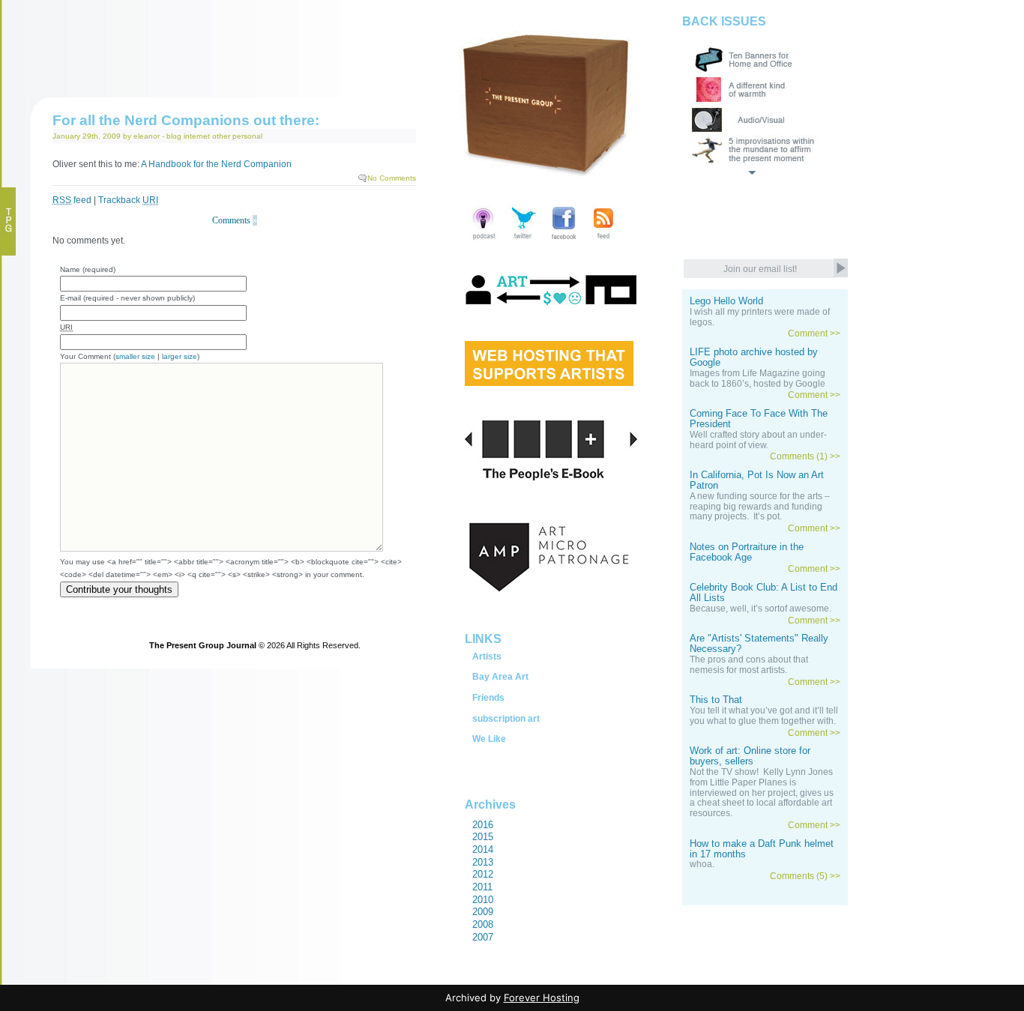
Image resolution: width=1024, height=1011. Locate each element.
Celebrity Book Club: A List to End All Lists (763, 592)
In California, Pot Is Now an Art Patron (757, 480)
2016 (482, 824)
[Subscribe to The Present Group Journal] (603, 241)
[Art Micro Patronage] (551, 574)
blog (173, 136)
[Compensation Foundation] (551, 305)
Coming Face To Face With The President (759, 418)
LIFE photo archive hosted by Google (754, 357)
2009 (482, 911)
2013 (482, 862)
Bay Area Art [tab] (500, 677)
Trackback (128, 200)
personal (247, 136)
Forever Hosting (541, 998)
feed (71, 200)
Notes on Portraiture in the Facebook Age (747, 552)
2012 (482, 874)
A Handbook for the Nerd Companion (215, 164)
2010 (482, 899)
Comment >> (814, 333)
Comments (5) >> (805, 876)
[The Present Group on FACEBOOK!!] (563, 241)
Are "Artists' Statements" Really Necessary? (759, 643)
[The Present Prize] (549, 380)
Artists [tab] (487, 656)
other (221, 136)
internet (197, 136)
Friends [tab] (488, 697)
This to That (716, 700)
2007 (482, 937)
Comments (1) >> (805, 456)
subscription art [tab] (506, 718)
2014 (482, 849)
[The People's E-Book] (551, 467)
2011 (482, 887)
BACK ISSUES (724, 21)
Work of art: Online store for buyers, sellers (750, 756)
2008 (482, 924)
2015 (482, 836)
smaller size (135, 356)
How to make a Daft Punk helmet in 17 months (762, 849)
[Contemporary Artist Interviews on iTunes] (484, 241)
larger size (179, 356)
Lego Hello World (726, 301)
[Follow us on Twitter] (523, 241)
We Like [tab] (489, 739)
